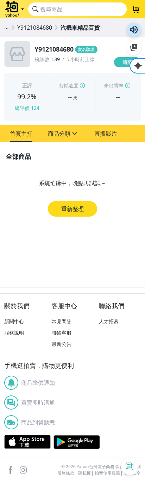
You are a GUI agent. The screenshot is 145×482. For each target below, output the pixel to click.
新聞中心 (14, 321)
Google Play (76, 442)
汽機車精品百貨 (80, 27)
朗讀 (134, 30)
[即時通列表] (129, 466)
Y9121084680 (34, 27)
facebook (10, 470)
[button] (21, 133)
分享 (129, 75)
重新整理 (72, 209)
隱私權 (84, 473)
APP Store (27, 442)
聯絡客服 (61, 332)
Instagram (23, 470)
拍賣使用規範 (107, 473)
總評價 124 (27, 108)
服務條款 (65, 473)
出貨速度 (68, 85)
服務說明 (14, 332)
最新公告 (61, 344)
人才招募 (109, 321)
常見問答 (61, 321)
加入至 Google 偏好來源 (134, 47)
